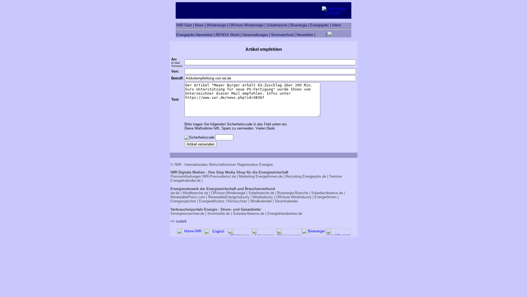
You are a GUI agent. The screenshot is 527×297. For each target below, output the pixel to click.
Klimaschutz (237, 201)
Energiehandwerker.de (284, 213)
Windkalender (261, 201)
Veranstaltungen (255, 35)
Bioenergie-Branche (292, 193)
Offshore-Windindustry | (294, 197)
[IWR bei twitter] (330, 35)
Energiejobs (319, 25)
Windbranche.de (195, 193)
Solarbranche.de (261, 193)
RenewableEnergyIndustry (229, 197)
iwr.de (175, 193)
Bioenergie (298, 25)
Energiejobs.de (314, 176)
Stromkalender (286, 201)
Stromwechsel (282, 35)
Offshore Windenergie (246, 25)
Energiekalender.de (185, 180)
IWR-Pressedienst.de (219, 176)
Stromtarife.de (218, 213)
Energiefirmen (326, 197)
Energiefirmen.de (269, 176)
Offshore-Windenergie (228, 193)
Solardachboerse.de (327, 193)
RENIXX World (227, 35)
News (199, 25)
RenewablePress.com (187, 197)
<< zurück (178, 221)
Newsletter (304, 35)
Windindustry (263, 197)
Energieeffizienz (212, 201)
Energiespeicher (183, 201)
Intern (336, 25)
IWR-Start (184, 25)
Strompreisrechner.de (187, 213)
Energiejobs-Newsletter (194, 35)
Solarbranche (277, 25)
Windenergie (216, 25)
